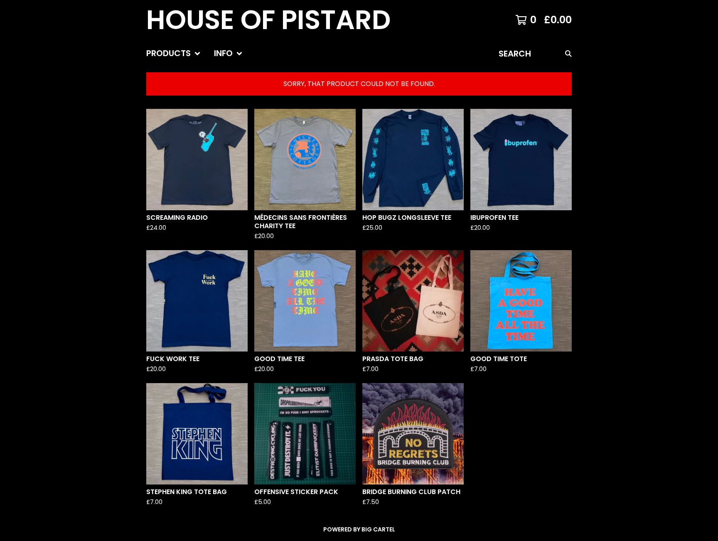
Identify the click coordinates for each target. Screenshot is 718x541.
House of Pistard (268, 20)
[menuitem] (173, 53)
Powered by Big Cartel (359, 529)
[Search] (568, 53)
